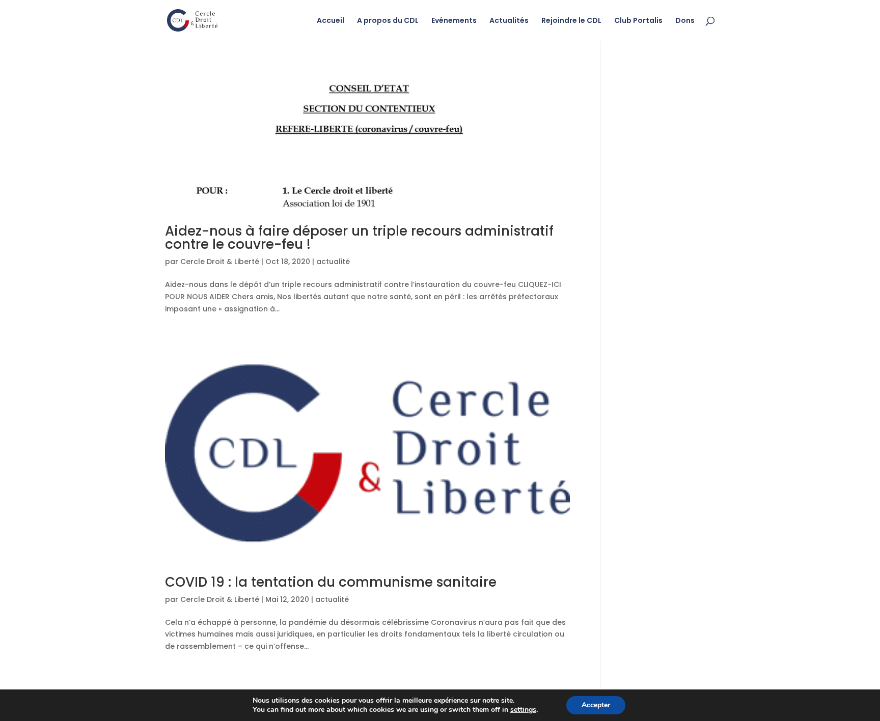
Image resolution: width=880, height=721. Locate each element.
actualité (333, 261)
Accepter (596, 705)
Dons (685, 21)
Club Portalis (638, 21)
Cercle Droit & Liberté (219, 261)
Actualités (509, 21)
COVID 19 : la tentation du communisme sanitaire (331, 582)
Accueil (330, 21)
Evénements (454, 21)
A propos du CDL (388, 21)
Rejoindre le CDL (571, 21)
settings (523, 709)
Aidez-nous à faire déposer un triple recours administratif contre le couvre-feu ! (359, 237)
